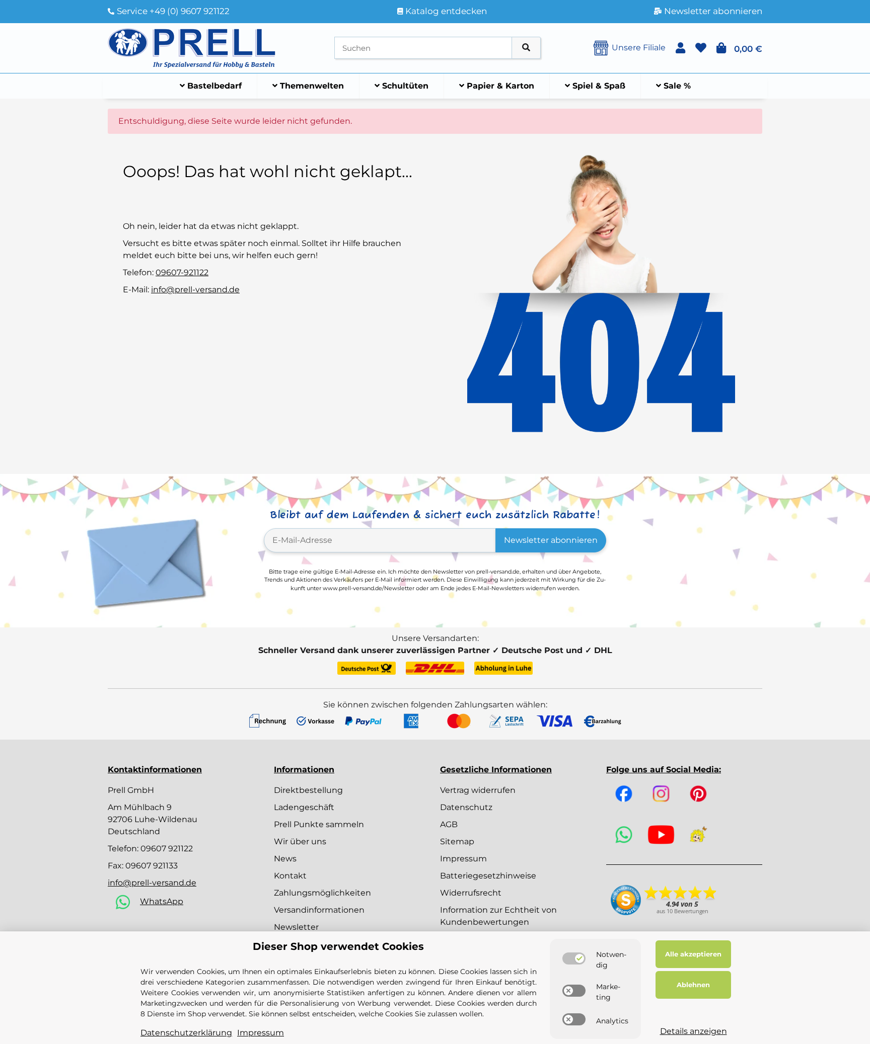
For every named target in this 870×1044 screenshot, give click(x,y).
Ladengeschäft (304, 807)
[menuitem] (211, 86)
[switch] (574, 958)
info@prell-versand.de (195, 289)
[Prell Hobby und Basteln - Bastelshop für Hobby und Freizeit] (192, 47)
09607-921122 (182, 272)
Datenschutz (466, 807)
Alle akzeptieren (693, 954)
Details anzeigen (693, 1031)
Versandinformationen (319, 910)
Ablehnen (693, 985)
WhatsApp (161, 901)
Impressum (463, 858)
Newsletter (296, 927)
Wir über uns (300, 841)
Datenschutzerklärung (186, 1032)
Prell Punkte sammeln (319, 824)
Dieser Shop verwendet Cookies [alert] (338, 946)
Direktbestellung (308, 790)
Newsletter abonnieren (551, 540)
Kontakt (290, 875)
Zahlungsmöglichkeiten (322, 893)
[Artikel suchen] (526, 48)
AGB (449, 824)
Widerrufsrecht (470, 893)
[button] (680, 48)
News (285, 858)
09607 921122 (166, 848)
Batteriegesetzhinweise (488, 875)
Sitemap (457, 841)
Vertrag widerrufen (478, 790)
